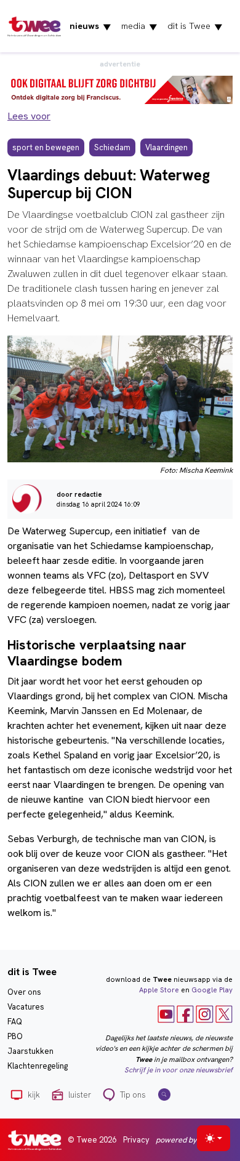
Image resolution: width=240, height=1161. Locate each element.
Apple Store (159, 990)
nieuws (90, 26)
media (139, 26)
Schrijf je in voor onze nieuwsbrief (178, 1070)
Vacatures (25, 1007)
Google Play (212, 990)
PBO (15, 1036)
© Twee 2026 (92, 1140)
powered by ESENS (189, 1140)
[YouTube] (166, 1013)
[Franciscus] (120, 88)
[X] (224, 1013)
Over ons (24, 992)
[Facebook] (185, 1013)
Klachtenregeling (37, 1066)
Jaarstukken (30, 1051)
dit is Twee (195, 26)
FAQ (14, 1021)
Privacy (136, 1140)
